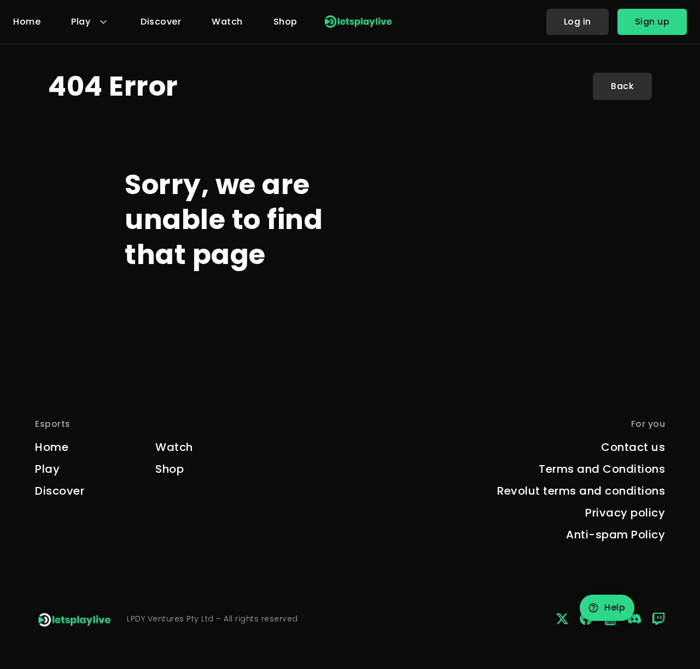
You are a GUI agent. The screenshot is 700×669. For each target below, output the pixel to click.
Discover (161, 21)
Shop (285, 21)
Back (622, 86)
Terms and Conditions (602, 469)
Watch (227, 21)
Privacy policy (625, 512)
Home (26, 21)
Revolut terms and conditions (581, 490)
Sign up (652, 21)
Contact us (633, 447)
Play (47, 469)
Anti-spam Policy (615, 534)
